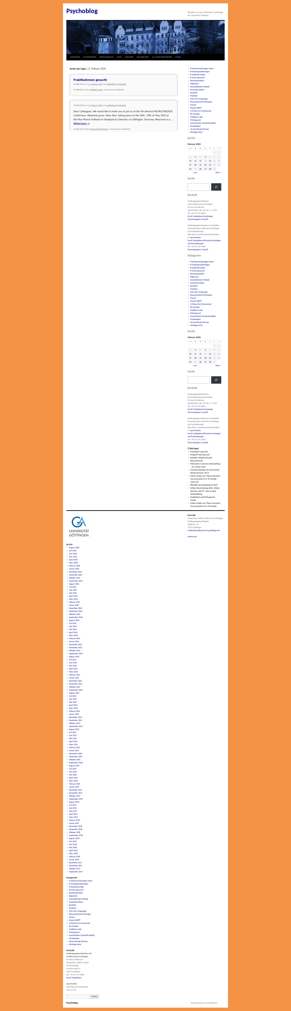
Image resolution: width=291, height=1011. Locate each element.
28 (210, 169)
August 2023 (74, 657)
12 (200, 161)
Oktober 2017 (74, 869)
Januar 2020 (74, 787)
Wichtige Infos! (196, 132)
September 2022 (76, 690)
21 (210, 165)
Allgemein (194, 84)
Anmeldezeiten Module (199, 87)
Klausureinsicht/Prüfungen (201, 102)
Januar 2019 (74, 823)
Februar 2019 (74, 820)
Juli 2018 (72, 842)
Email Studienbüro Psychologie (200, 216)
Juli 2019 (72, 805)
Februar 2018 (74, 857)
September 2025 (76, 581)
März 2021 (73, 745)
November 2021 (75, 720)
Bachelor (194, 93)
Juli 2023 (72, 660)
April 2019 (73, 814)
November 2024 (75, 611)
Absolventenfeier (197, 81)
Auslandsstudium (197, 90)
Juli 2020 (72, 769)
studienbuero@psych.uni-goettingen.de (204, 531)
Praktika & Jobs (96, 90)
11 (195, 161)
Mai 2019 (73, 811)
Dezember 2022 (75, 681)
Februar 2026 (74, 566)
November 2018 (75, 829)
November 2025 (75, 575)
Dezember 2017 (75, 863)
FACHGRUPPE (143, 57)
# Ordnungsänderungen (199, 72)
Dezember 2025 (75, 572)
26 (200, 169)
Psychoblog (82, 11)
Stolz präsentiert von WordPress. (204, 1003)
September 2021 (76, 726)
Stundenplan (195, 126)
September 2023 (76, 654)
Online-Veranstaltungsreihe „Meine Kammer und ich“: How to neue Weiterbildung (204, 491)
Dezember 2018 (75, 826)
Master (193, 105)
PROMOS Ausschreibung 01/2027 (204, 485)
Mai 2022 (73, 702)
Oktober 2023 (74, 651)
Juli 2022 (72, 696)
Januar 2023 (74, 678)
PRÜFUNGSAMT (107, 57)
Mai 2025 (73, 593)
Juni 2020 (73, 772)
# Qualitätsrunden (197, 75)
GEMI (119, 57)
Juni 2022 (73, 699)
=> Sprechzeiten (194, 238)
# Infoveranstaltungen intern (202, 69)
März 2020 (73, 781)
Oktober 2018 (74, 832)
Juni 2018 (73, 845)
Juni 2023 (73, 663)
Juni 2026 (73, 554)
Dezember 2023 (75, 645)
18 (195, 165)
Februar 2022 (74, 711)
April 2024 (73, 633)
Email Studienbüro (74, 978)
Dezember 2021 (75, 717)
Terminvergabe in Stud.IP (198, 219)
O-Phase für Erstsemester (201, 111)
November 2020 (75, 757)
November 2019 (75, 793)
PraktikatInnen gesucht (90, 80)
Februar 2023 (74, 675)
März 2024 (73, 636)
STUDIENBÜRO (89, 57)
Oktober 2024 (74, 614)
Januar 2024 (74, 642)
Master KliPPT (196, 108)
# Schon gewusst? (197, 78)
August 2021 (74, 729)
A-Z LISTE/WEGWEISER (162, 57)
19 (200, 165)
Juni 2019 (73, 808)
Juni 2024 (73, 626)
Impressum (192, 537)
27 (205, 169)
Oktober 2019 (74, 796)
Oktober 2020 (74, 760)
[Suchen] (216, 187)
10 (190, 161)
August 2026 (74, 548)
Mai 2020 (73, 775)
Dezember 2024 (75, 608)
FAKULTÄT (129, 57)
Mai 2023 (73, 666)
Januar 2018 (74, 860)
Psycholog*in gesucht (199, 452)
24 (190, 169)
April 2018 (73, 851)
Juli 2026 (72, 551)
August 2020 (74, 766)
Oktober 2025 (74, 578)
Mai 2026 (73, 557)
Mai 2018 (73, 848)
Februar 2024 (74, 639)
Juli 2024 (72, 623)
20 (205, 165)
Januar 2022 (74, 714)
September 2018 (76, 835)
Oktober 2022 (74, 687)
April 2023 (73, 669)
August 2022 (74, 693)
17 (190, 165)
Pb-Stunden (195, 114)
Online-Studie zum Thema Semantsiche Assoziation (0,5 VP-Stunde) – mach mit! (205, 479)
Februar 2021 (74, 748)
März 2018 (73, 854)
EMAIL (178, 57)
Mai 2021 (73, 739)
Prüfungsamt (195, 120)
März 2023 (73, 672)
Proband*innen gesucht (199, 455)
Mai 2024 (73, 630)
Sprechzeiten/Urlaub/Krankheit (203, 123)
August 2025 (74, 584)
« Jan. (194, 173)
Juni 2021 (73, 736)
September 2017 (76, 872)
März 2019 (73, 817)
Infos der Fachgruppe (199, 99)
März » (218, 173)
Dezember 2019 (75, 790)
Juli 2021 (72, 732)
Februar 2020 (74, 784)
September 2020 (76, 763)
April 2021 (73, 742)
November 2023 (75, 648)
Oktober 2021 (74, 723)
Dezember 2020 (75, 754)
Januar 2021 (74, 751)
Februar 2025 (74, 602)
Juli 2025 (72, 587)
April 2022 (73, 705)
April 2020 (73, 778)
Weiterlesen (81, 123)
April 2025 (73, 596)
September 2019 (76, 799)
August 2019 (74, 802)
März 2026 (73, 563)
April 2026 (73, 560)
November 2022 (75, 684)
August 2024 (74, 620)
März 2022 (73, 708)
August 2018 (74, 839)
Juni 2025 (73, 590)
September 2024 (76, 617)
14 (210, 161)
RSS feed (194, 448)
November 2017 (75, 866)
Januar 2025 (74, 605)
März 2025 (73, 599)
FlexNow (194, 96)
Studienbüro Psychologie (116, 84)
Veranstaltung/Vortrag (99, 129)
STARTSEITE (75, 57)
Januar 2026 (74, 569)
